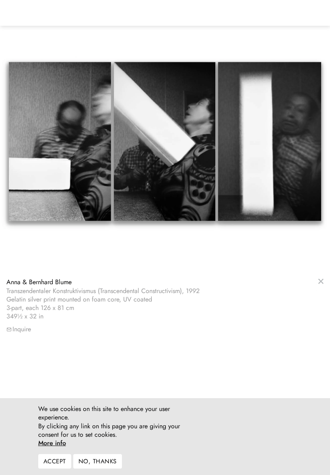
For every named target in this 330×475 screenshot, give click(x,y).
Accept (54, 461)
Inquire (21, 329)
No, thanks (97, 461)
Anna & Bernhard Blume (39, 282)
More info (52, 443)
